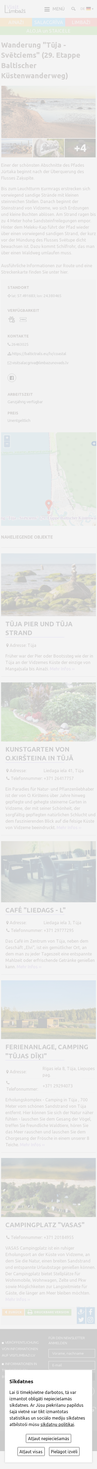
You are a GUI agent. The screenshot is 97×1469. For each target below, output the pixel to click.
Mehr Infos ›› (62, 668)
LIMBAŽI (81, 22)
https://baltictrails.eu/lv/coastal (39, 354)
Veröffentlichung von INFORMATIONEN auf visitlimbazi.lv (20, 1348)
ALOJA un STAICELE (48, 31)
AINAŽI (16, 22)
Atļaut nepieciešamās (48, 1438)
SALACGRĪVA (48, 22)
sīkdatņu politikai (57, 1424)
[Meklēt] (73, 8)
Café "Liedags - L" (35, 910)
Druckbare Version (51, 1312)
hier (63, 272)
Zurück (14, 1312)
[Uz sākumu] (15, 9)
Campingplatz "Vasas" (45, 1225)
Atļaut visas (31, 1451)
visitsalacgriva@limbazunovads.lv (40, 363)
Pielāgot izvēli (64, 1451)
